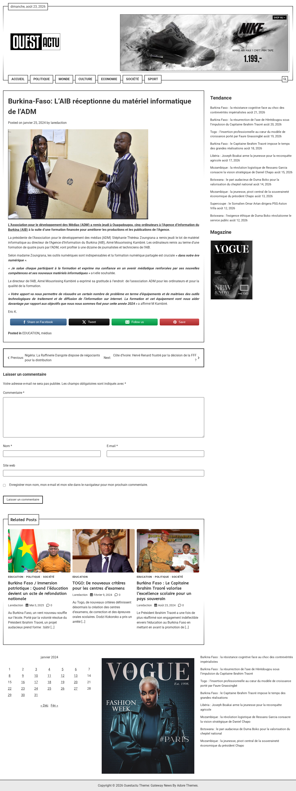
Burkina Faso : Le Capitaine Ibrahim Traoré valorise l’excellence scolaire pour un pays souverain (164, 590)
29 (9, 695)
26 (62, 688)
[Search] (285, 79)
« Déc (44, 705)
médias (46, 333)
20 (76, 682)
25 (49, 688)
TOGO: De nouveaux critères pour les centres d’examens (98, 585)
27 (76, 688)
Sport (153, 79)
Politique (41, 79)
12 (62, 676)
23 (23, 688)
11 (49, 676)
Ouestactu (131, 785)
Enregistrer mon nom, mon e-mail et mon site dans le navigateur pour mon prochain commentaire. (78, 485)
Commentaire (13, 393)
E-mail (112, 446)
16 (23, 682)
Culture (85, 79)
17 (36, 682)
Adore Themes (187, 785)
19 (62, 682)
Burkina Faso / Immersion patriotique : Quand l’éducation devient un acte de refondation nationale (38, 590)
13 (76, 676)
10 (36, 676)
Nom (7, 446)
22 (9, 688)
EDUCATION (30, 333)
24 (36, 688)
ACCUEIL (18, 79)
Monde (64, 79)
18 (49, 682)
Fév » (54, 705)
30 (23, 695)
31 (36, 695)
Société (132, 79)
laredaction (59, 123)
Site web (9, 465)
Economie (109, 79)
